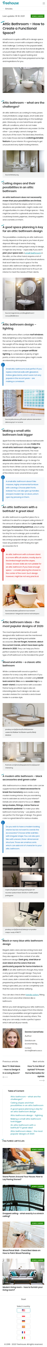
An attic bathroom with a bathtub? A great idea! (23, 1126)
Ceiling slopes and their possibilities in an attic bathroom (27, 1104)
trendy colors (32, 995)
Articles (9, 9)
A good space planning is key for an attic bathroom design (27, 1110)
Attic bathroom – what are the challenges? (26, 1098)
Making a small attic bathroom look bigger (26, 1120)
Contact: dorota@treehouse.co (33, 1049)
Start (23, 1299)
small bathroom (33, 253)
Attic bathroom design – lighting (27, 1115)
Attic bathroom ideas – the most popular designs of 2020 (27, 1132)
